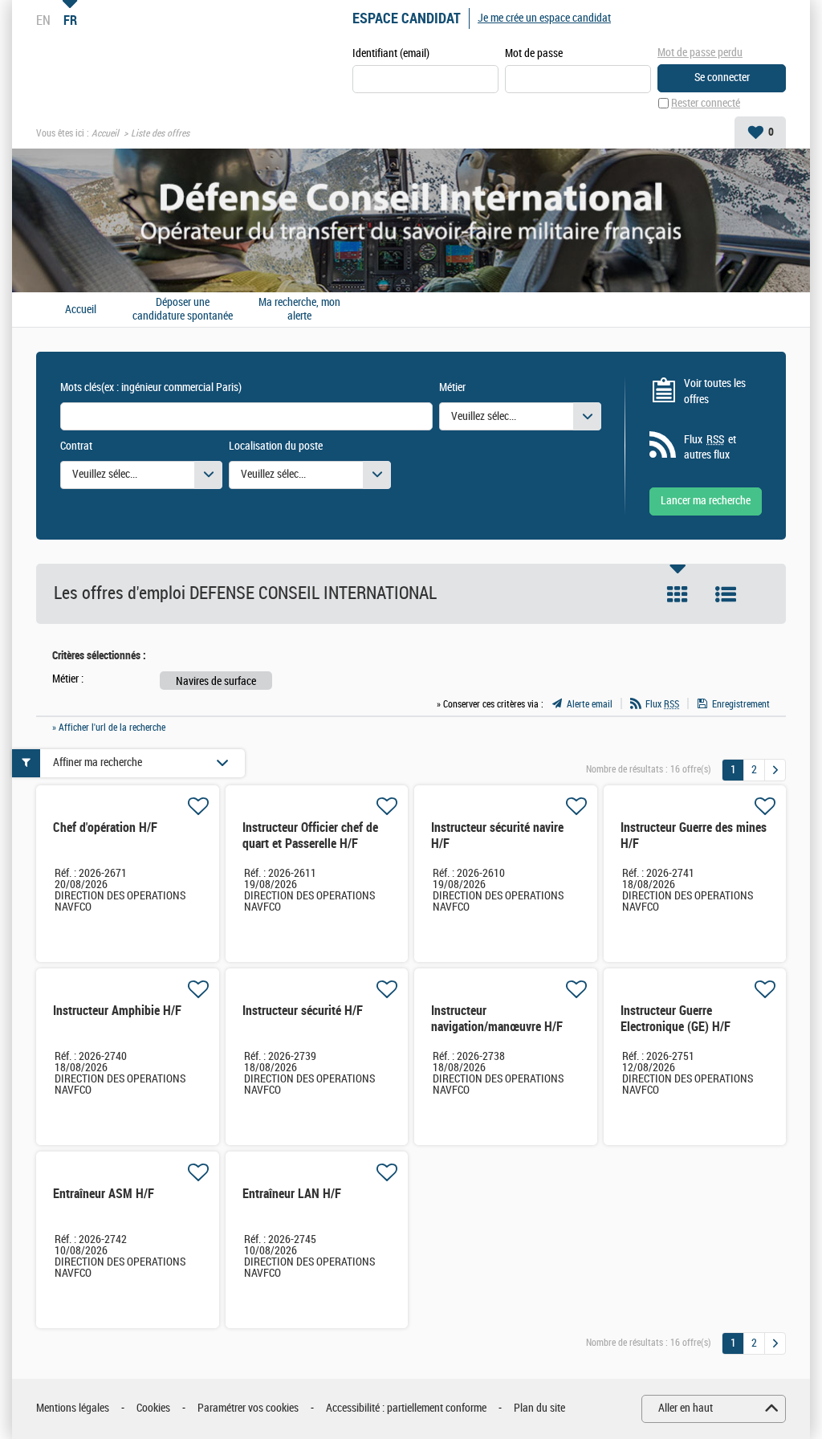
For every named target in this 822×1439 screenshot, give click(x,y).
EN (43, 20)
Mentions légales (72, 1408)
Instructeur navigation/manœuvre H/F (497, 1018)
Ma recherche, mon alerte (299, 309)
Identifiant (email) (390, 53)
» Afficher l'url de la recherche (108, 727)
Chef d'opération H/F (105, 827)
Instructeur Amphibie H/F (117, 1010)
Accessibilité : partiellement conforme (406, 1408)
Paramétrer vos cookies (248, 1408)
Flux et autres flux (710, 448)
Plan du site (539, 1408)
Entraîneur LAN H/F (291, 1193)
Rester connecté (705, 103)
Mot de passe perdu (700, 52)
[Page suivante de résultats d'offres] (775, 770)
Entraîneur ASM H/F (103, 1193)
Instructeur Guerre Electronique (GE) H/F (675, 1018)
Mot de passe (534, 53)
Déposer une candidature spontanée (182, 309)
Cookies (153, 1408)
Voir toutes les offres (715, 391)
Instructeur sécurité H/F (302, 1010)
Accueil (105, 133)
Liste (726, 594)
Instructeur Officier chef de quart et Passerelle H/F (310, 835)
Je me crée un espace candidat (544, 18)
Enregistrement (741, 704)
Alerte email (589, 704)
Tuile (677, 594)
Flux (662, 704)
